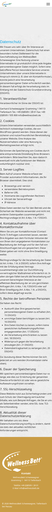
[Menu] (48, 4)
